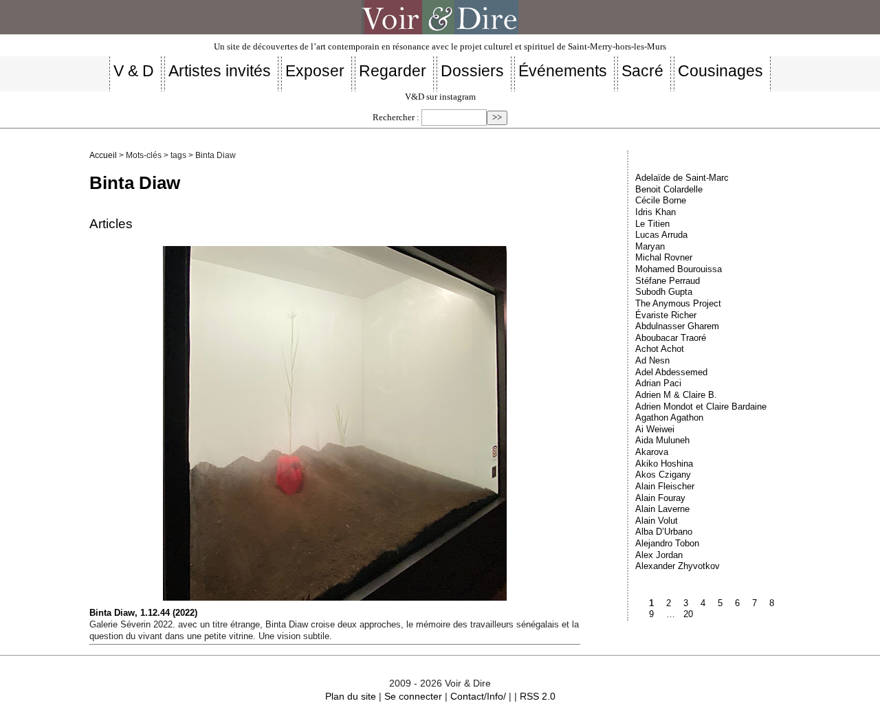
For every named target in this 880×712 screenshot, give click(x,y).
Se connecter (413, 696)
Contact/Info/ (478, 696)
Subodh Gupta (663, 292)
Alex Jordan (659, 555)
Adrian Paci (658, 383)
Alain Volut (656, 520)
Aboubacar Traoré (670, 338)
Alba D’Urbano (663, 531)
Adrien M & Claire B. (676, 395)
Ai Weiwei (654, 429)
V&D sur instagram (440, 97)
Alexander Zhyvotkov (677, 566)
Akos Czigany (663, 474)
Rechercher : (396, 117)
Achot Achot (659, 349)
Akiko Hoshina (664, 463)
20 (688, 614)
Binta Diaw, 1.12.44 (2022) (143, 613)
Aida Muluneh (662, 440)
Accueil (103, 155)
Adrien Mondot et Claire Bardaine (701, 406)
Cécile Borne (660, 200)
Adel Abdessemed (671, 372)
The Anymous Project (678, 303)
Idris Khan (655, 212)
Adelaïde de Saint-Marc (682, 178)
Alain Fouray (660, 498)
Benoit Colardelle (669, 189)
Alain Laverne (662, 509)
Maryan (650, 246)
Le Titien (652, 224)
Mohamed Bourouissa (678, 269)
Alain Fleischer (664, 486)
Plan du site (350, 696)
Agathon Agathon (669, 417)
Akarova (651, 452)
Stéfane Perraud (667, 281)
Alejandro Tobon (667, 543)
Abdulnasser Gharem (677, 326)
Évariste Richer (665, 315)
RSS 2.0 (538, 696)
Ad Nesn (652, 360)
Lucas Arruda (661, 235)
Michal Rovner (663, 257)
